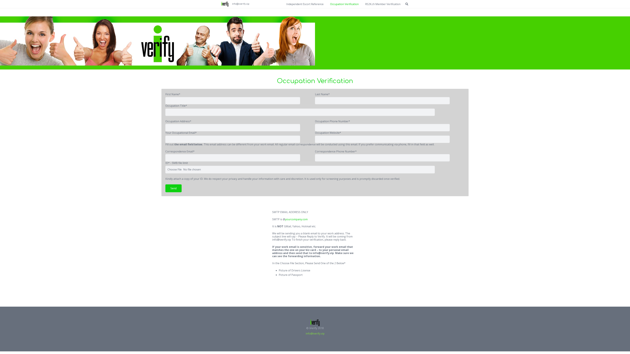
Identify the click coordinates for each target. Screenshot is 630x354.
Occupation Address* (178, 121)
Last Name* (322, 94)
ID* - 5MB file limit (176, 163)
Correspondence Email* (180, 151)
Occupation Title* (176, 106)
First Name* (172, 94)
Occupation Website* (328, 133)
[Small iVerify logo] (224, 4)
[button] (407, 4)
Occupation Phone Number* (332, 121)
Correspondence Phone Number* (336, 151)
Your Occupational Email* (181, 133)
